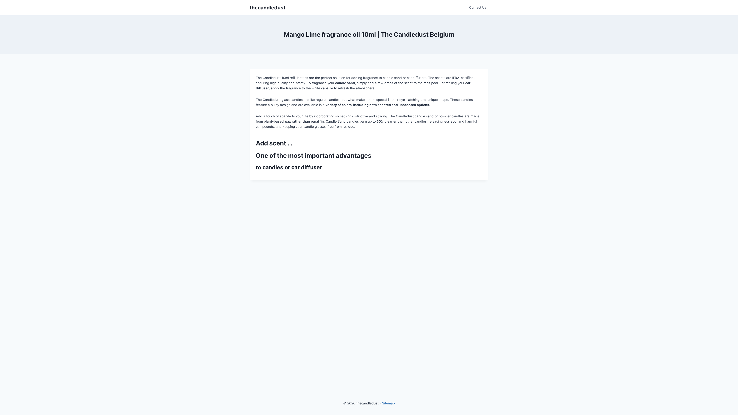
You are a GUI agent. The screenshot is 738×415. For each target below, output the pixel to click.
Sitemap (388, 403)
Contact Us (477, 7)
